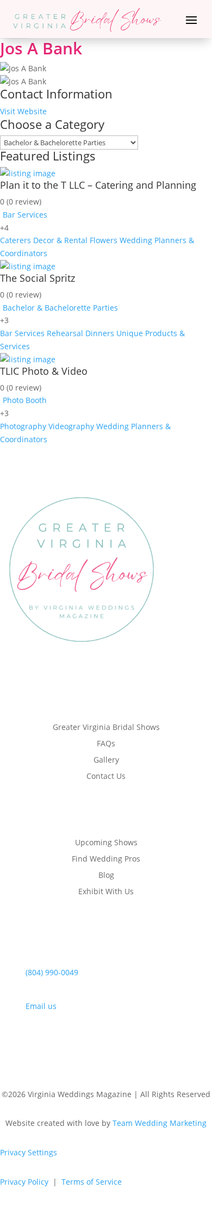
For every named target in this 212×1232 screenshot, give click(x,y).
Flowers (103, 240)
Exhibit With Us (106, 892)
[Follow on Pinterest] (117, 1042)
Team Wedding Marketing (160, 1123)
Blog (106, 875)
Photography (23, 426)
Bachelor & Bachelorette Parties (60, 307)
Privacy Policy (24, 1182)
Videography (71, 426)
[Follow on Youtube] (138, 1042)
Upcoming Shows (106, 843)
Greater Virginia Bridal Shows (106, 727)
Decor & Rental (60, 240)
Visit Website (23, 111)
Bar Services (25, 214)
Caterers (15, 240)
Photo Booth (25, 400)
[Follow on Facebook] (73, 1042)
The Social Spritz (37, 277)
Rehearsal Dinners (80, 333)
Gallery (106, 760)
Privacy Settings (28, 1152)
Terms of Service (91, 1182)
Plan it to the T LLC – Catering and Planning (98, 184)
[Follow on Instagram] (95, 1042)
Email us (41, 1006)
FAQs (106, 744)
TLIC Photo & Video (44, 370)
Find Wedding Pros (106, 859)
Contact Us (106, 776)
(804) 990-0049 (52, 972)
